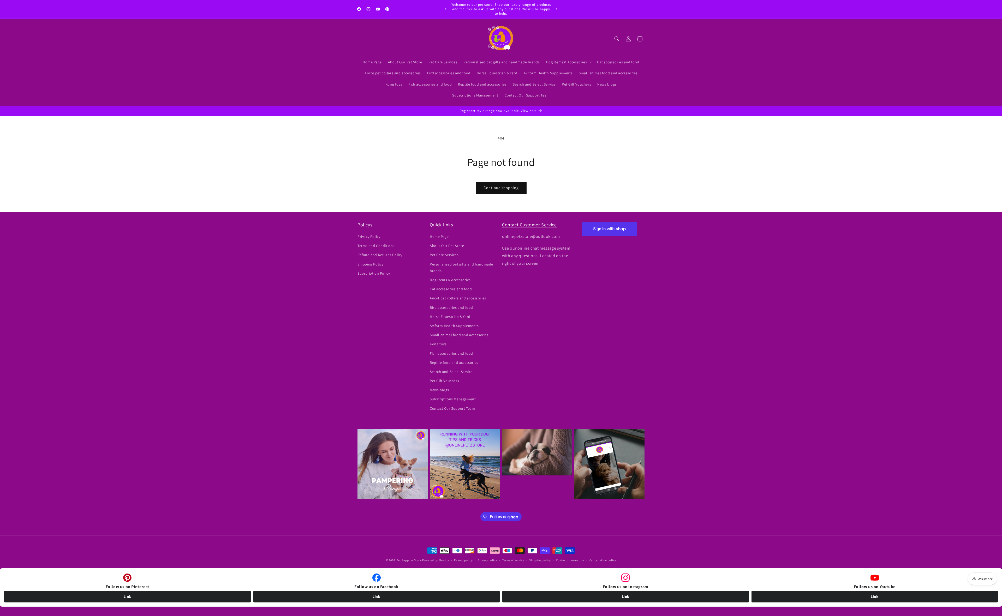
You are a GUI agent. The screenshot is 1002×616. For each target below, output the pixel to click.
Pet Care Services (444, 255)
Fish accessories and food (451, 353)
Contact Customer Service (529, 225)
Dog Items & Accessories (450, 279)
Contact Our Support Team (452, 408)
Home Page (439, 236)
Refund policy (463, 560)
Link (127, 596)
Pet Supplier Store (409, 560)
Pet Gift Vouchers (444, 380)
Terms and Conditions (376, 246)
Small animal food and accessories (459, 335)
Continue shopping (501, 187)
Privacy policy (487, 560)
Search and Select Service (451, 371)
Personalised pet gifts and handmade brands (461, 267)
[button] (568, 62)
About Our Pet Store (447, 246)
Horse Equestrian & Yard (450, 316)
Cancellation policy (602, 560)
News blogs (439, 390)
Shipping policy (540, 560)
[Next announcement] (556, 9)
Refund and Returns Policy (379, 255)
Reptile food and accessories (454, 362)
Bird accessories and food (451, 307)
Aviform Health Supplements (454, 325)
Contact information (570, 560)
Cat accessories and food (451, 289)
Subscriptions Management (453, 399)
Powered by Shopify (435, 560)
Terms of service (513, 560)
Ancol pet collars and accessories (458, 298)
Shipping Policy (370, 264)
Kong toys (438, 344)
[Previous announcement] (445, 9)
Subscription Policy (373, 273)
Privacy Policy (368, 236)
